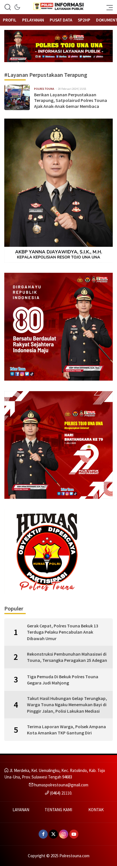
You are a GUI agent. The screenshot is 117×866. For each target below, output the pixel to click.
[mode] (17, 7)
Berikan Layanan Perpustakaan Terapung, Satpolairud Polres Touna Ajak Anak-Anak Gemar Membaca (70, 100)
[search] (7, 7)
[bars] (108, 7)
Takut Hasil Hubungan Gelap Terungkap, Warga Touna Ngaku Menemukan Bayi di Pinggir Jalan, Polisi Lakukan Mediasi (67, 704)
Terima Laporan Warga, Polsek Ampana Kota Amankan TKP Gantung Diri (66, 730)
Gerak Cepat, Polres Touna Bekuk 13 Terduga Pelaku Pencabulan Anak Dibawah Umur (62, 632)
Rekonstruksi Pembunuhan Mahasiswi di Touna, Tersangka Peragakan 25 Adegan (67, 657)
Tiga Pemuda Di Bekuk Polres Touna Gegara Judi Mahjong (62, 680)
